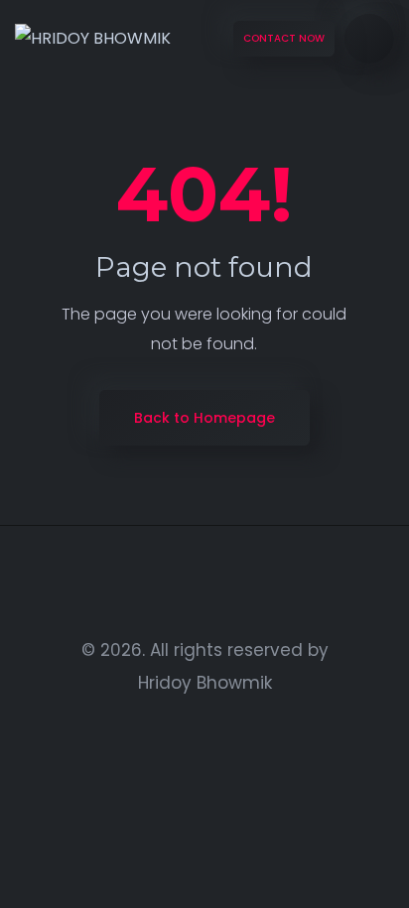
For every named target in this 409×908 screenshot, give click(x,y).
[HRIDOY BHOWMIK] (93, 39)
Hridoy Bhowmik (205, 683)
